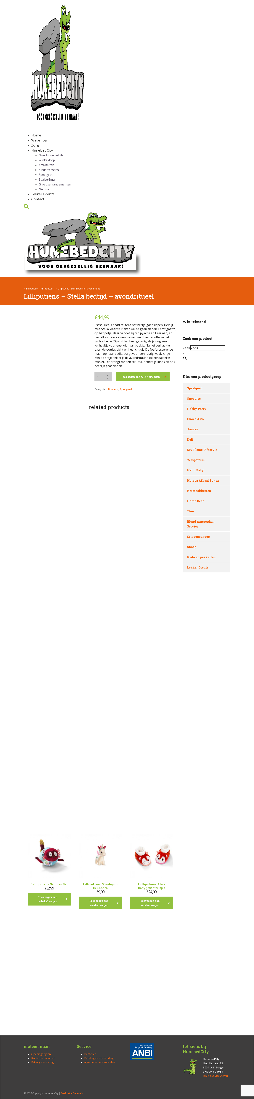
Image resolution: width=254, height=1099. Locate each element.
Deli (190, 439)
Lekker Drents (42, 194)
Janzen (192, 429)
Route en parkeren (43, 1058)
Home (36, 135)
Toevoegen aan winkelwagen (140, 377)
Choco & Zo (195, 419)
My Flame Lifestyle (202, 450)
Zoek (186, 348)
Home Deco (195, 501)
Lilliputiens (112, 389)
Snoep (191, 547)
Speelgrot (45, 175)
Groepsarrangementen (55, 184)
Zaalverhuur (47, 179)
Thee (190, 511)
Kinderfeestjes (49, 170)
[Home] (82, 243)
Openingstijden (41, 1054)
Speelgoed (126, 389)
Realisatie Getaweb (72, 1093)
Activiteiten (46, 165)
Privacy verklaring (42, 1062)
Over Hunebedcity (51, 155)
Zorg (35, 145)
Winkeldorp (47, 160)
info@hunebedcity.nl (215, 1075)
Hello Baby (195, 470)
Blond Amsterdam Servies (201, 523)
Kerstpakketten (199, 491)
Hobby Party (196, 409)
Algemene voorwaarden (99, 1062)
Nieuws (44, 189)
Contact (37, 199)
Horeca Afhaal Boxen (203, 480)
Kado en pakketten (201, 557)
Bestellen (90, 1054)
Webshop (39, 140)
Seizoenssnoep (198, 537)
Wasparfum (196, 460)
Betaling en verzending (99, 1058)
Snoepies (194, 398)
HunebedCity (42, 150)
